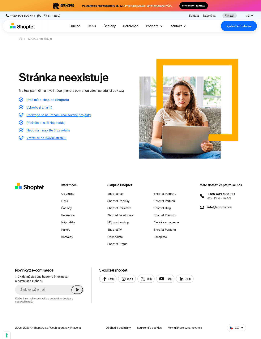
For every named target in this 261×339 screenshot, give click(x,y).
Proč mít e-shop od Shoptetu (48, 100)
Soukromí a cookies (149, 327)
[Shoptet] (22, 26)
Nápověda (209, 15)
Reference (130, 26)
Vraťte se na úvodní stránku (46, 138)
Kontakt (194, 15)
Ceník (92, 26)
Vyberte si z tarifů (39, 107)
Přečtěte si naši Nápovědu (46, 123)
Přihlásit (229, 15)
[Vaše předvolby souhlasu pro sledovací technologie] (6, 335)
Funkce (75, 26)
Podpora (152, 26)
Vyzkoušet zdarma (238, 26)
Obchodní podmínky (118, 327)
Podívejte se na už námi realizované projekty (59, 115)
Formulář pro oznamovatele (185, 327)
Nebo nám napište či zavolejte (48, 130)
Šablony (110, 26)
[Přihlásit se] (77, 289)
